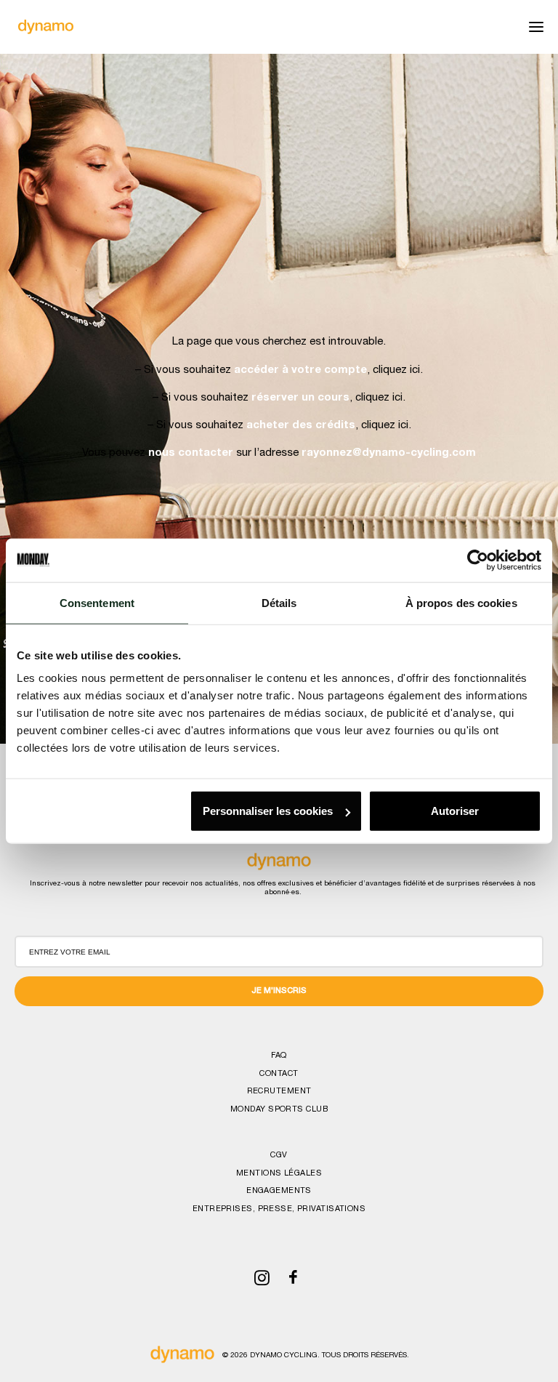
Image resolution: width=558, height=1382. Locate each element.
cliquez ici (396, 370)
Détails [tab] (279, 602)
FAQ (278, 1056)
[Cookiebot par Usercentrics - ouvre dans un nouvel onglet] (477, 560)
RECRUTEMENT (279, 1092)
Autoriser (455, 811)
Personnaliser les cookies (268, 811)
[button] (536, 27)
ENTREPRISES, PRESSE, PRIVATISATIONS (279, 1209)
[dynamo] (45, 27)
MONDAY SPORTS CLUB (279, 1110)
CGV (278, 1156)
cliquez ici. (386, 425)
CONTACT (278, 1074)
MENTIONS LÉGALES (279, 1174)
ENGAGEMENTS (279, 1191)
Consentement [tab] (97, 602)
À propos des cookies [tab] (461, 602)
